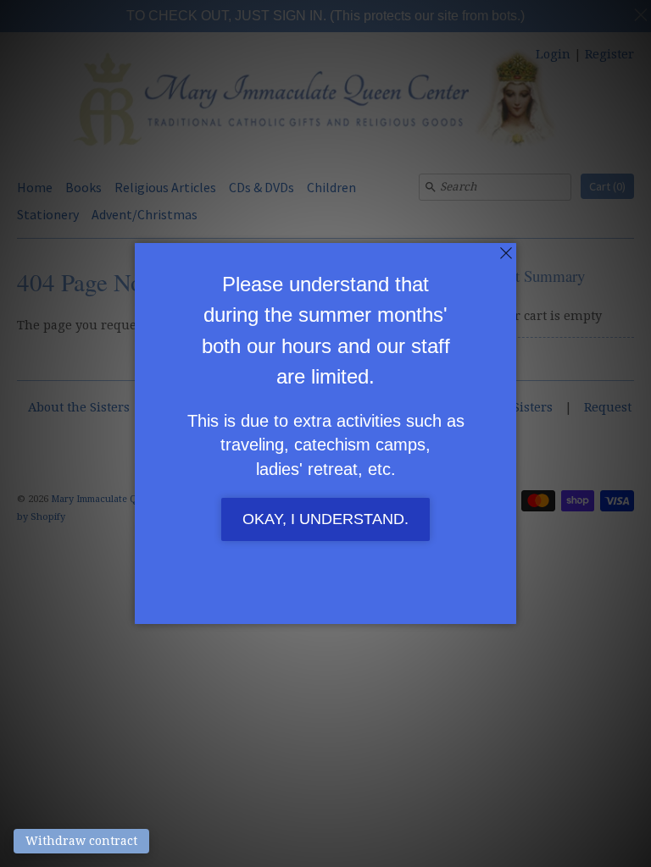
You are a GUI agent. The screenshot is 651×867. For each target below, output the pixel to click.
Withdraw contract (81, 841)
